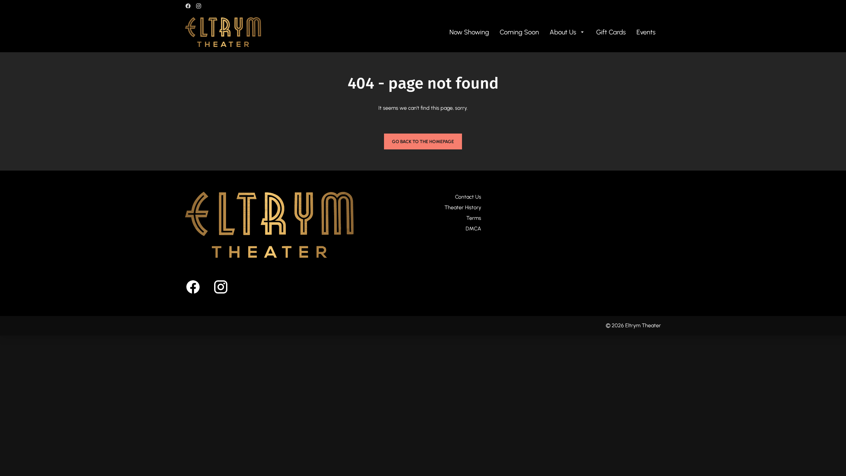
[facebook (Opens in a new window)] (188, 6)
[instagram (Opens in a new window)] (199, 6)
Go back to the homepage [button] (423, 141)
